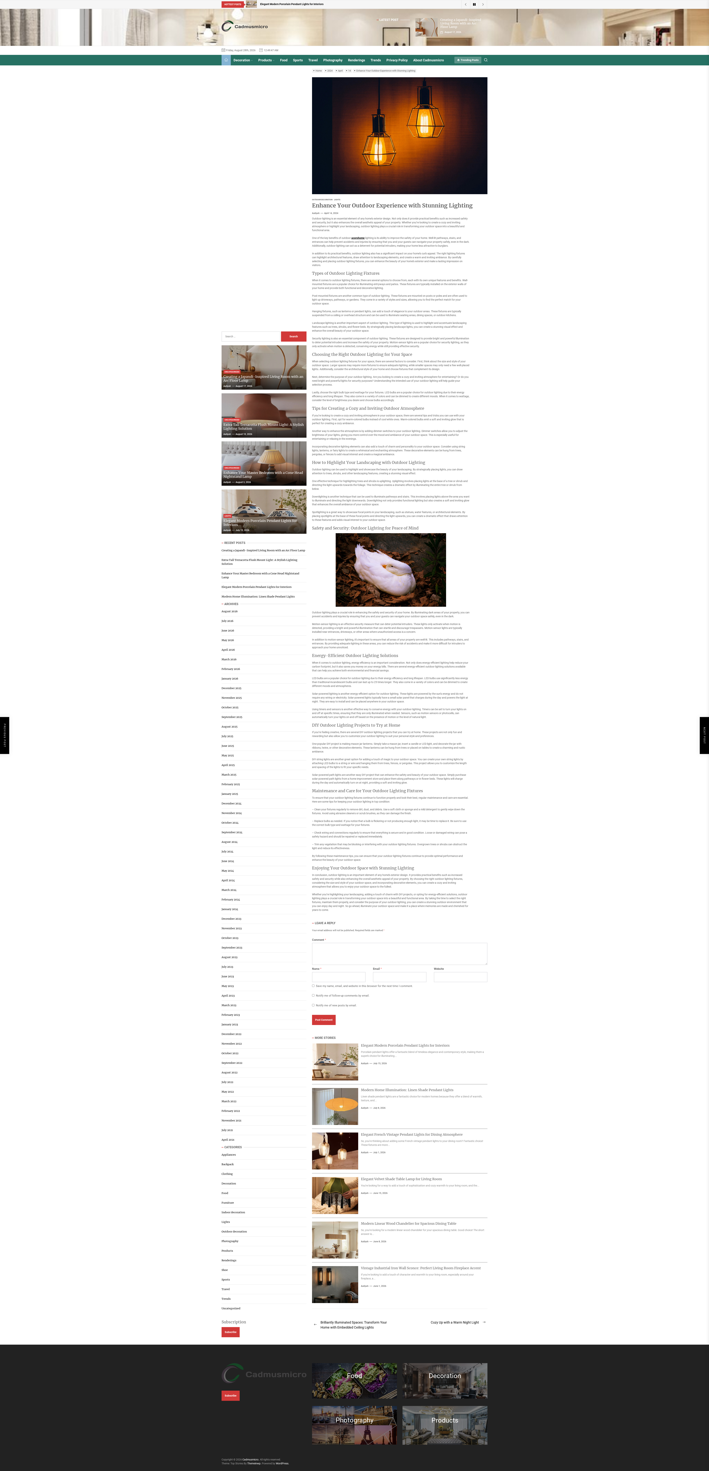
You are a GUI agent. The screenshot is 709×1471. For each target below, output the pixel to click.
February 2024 (231, 899)
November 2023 (232, 928)
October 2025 (230, 707)
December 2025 (231, 688)
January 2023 (230, 1024)
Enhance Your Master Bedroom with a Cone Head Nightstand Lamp (263, 475)
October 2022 (230, 1053)
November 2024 (232, 813)
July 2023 (227, 966)
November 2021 (231, 1120)
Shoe (225, 1270)
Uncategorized (231, 1308)
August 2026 (230, 611)
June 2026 (228, 630)
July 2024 (227, 851)
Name (316, 969)
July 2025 (227, 736)
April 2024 (228, 880)
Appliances (229, 1154)
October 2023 (230, 938)
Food (283, 60)
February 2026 (231, 669)
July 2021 (227, 1130)
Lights (226, 1222)
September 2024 (232, 832)
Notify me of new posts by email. (336, 1005)
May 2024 (228, 870)
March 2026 (229, 659)
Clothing (227, 1174)
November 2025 (232, 697)
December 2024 (232, 803)
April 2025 (228, 765)
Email (377, 969)
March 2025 (229, 774)
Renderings (356, 60)
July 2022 (227, 1082)
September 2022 (232, 1063)
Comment (319, 939)
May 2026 (228, 640)
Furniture (228, 1202)
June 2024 (228, 861)
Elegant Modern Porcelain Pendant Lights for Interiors (405, 1045)
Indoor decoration (233, 1212)
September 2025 (232, 717)
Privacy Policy (397, 60)
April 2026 (228, 649)
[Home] (226, 60)
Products (265, 60)
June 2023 (228, 976)
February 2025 (231, 784)
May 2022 (228, 1091)
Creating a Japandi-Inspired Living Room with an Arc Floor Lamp (460, 23)
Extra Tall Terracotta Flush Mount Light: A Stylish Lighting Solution (263, 427)
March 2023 (229, 1005)
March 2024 (229, 890)
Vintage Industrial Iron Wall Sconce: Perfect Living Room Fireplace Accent (421, 1268)
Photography (332, 60)
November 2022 (232, 1043)
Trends (376, 60)
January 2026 (230, 678)
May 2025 (228, 755)
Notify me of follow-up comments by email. (342, 995)
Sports (298, 60)
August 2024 (230, 842)
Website (439, 969)
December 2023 (231, 918)
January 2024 (230, 909)
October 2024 (230, 822)
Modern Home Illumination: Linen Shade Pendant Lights (407, 1090)
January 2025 (230, 794)
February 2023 (231, 1015)
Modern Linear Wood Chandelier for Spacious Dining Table (408, 1223)
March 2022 (229, 1101)
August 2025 (229, 726)
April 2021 (228, 1139)
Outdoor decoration (234, 1231)
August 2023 (229, 957)
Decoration (242, 60)
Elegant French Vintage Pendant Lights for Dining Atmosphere (412, 1134)
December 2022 (231, 1034)
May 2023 (228, 986)
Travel (313, 60)
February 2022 (231, 1111)
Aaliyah (316, 213)
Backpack (228, 1164)
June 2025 (228, 746)
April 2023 (228, 995)
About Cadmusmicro (428, 60)
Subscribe (231, 1332)
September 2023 (232, 947)
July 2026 (227, 621)
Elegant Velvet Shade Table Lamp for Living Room (401, 1179)
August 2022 (229, 1072)
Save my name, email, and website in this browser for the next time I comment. (364, 986)
